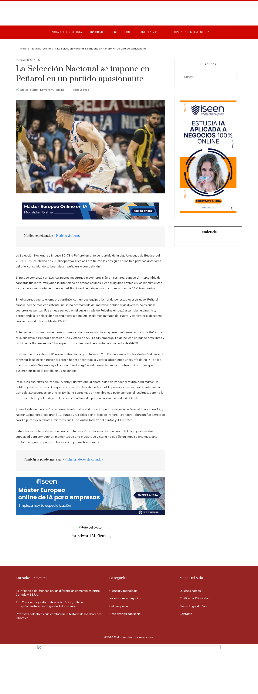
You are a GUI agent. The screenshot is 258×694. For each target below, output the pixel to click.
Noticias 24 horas (68, 236)
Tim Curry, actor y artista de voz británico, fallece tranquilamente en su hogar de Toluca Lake (49, 604)
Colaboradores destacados (84, 459)
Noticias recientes (28, 60)
